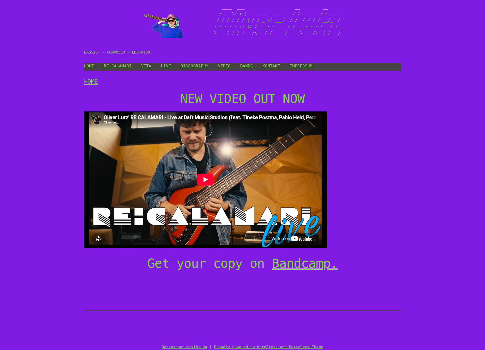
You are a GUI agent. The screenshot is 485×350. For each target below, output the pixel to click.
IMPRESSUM (301, 66)
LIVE (166, 66)
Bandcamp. (305, 263)
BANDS (246, 66)
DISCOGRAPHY (194, 66)
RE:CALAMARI (118, 66)
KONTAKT (271, 66)
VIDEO (224, 66)
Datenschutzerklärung (184, 347)
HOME (89, 66)
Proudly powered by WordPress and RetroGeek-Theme (268, 347)
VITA (146, 66)
